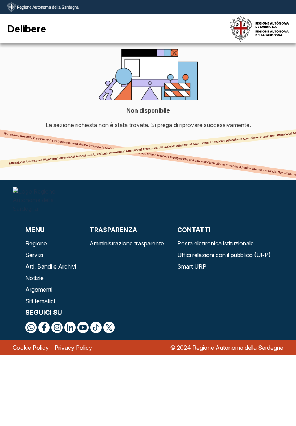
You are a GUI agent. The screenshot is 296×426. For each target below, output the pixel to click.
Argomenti (38, 289)
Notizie (34, 278)
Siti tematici (40, 301)
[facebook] (44, 327)
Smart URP (191, 266)
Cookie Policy (31, 347)
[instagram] (57, 327)
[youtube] (83, 327)
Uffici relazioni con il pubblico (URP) (224, 254)
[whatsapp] (31, 327)
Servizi (34, 254)
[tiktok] (96, 327)
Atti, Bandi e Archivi (50, 266)
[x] (109, 327)
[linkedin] (70, 327)
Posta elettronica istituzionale (215, 243)
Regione (36, 243)
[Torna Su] (272, 402)
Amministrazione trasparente (127, 243)
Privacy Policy (73, 347)
